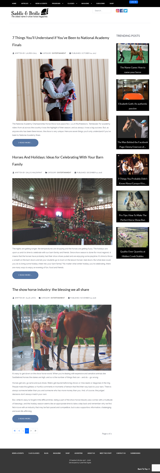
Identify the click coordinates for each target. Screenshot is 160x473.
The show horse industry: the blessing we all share (50, 290)
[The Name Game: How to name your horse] (132, 53)
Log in (133, 2)
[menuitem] (14, 3)
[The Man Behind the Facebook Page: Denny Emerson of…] (132, 127)
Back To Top (143, 469)
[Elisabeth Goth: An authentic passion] (132, 89)
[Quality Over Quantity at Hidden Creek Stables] (132, 237)
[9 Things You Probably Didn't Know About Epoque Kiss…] (132, 164)
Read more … (25, 143)
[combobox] (101, 10)
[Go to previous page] (19, 431)
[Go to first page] (14, 431)
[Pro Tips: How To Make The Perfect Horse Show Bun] (132, 201)
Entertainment (59, 53)
